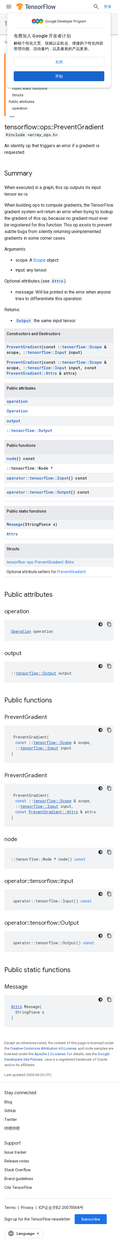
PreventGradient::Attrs (32, 373)
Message (15, 524)
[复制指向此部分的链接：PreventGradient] (52, 717)
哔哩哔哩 (12, 1128)
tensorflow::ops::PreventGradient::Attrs (40, 562)
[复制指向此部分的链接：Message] (33, 987)
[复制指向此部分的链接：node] (22, 839)
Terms (10, 1207)
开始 (59, 76)
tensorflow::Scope (82, 346)
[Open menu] (8, 6)
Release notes (16, 1161)
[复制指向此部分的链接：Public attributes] (58, 595)
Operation (17, 411)
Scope (39, 260)
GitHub (10, 1111)
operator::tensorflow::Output (39, 492)
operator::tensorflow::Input (38, 478)
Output (23, 320)
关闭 (59, 62)
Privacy (27, 1207)
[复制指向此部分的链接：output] (26, 653)
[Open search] (96, 6)
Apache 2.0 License (49, 1054)
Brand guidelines (18, 1178)
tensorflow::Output (31, 430)
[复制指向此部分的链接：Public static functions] (76, 970)
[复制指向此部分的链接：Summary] (37, 174)
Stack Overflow (17, 1170)
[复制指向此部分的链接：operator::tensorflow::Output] (84, 923)
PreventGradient (24, 346)
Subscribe (90, 1219)
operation (17, 401)
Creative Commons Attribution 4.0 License (43, 1048)
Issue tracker (15, 1152)
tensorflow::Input (46, 352)
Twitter (10, 1119)
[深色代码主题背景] (100, 624)
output (13, 420)
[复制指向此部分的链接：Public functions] (57, 700)
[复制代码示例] (109, 624)
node (11, 458)
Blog (8, 1102)
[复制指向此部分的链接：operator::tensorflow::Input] (78, 881)
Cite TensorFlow (18, 1187)
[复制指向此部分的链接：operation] (34, 612)
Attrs (57, 281)
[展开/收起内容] (12, 115)
